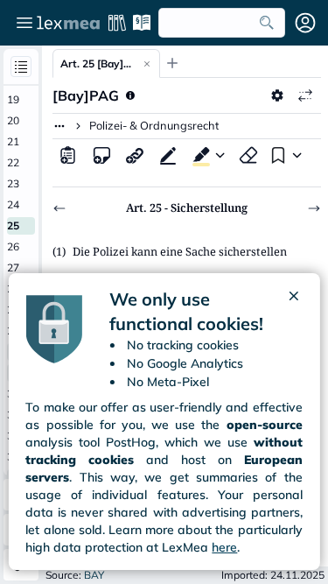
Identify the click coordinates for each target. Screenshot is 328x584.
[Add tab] (172, 63)
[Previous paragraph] (59, 208)
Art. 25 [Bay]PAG (97, 63)
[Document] (68, 155)
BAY (94, 574)
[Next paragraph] (314, 208)
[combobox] (221, 23)
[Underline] (168, 155)
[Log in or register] (305, 23)
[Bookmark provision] (276, 155)
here (224, 547)
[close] (294, 311)
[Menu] (24, 23)
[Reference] (134, 155)
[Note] (101, 155)
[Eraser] (248, 155)
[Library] (117, 22)
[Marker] (197, 155)
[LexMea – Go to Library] (68, 22)
